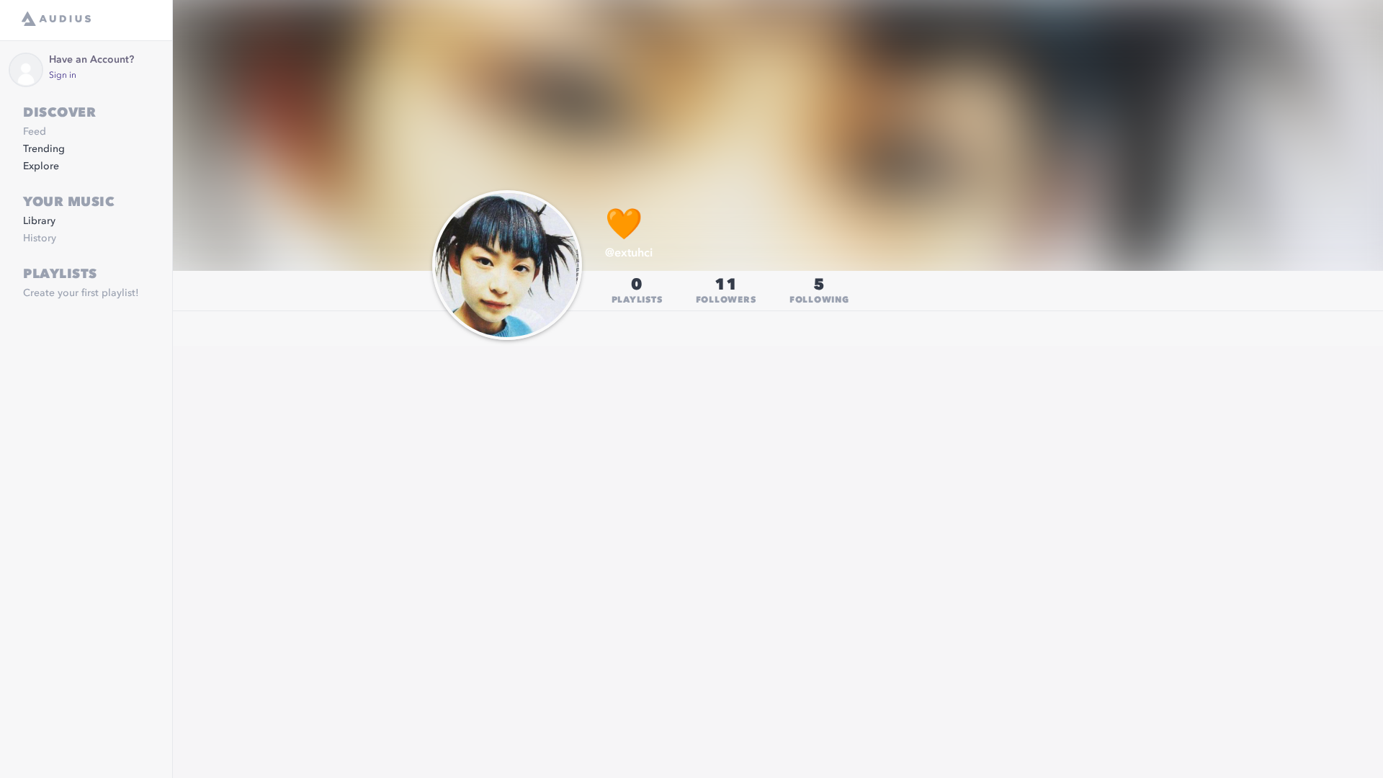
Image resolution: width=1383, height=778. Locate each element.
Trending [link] (44, 149)
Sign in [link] (62, 75)
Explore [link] (41, 166)
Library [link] (39, 221)
